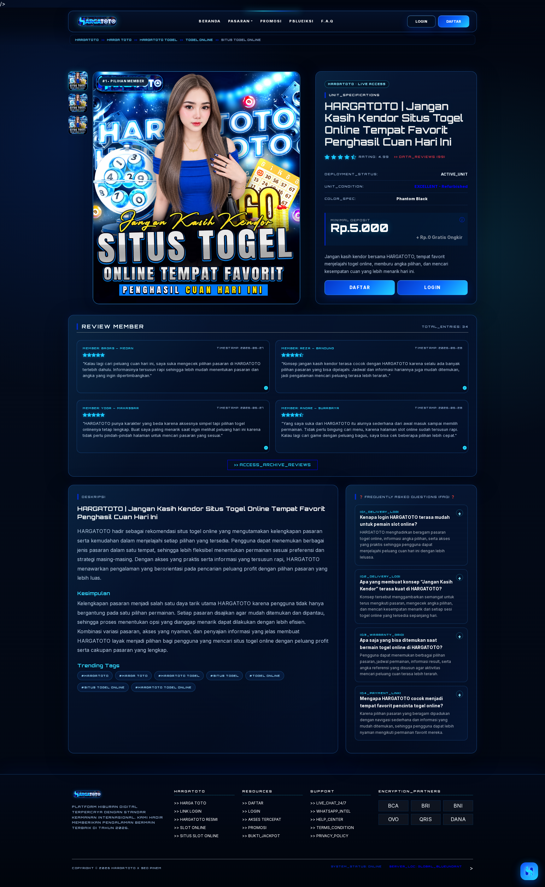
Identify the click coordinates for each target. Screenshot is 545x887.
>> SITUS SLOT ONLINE (196, 835)
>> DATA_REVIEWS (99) (419, 157)
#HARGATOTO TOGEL (179, 675)
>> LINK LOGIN (188, 811)
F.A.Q (327, 21)
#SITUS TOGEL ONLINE (103, 687)
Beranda (209, 21)
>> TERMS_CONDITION (332, 827)
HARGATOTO (87, 40)
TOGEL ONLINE (199, 40)
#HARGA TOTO (133, 675)
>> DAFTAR (252, 803)
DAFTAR (453, 21)
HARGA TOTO (119, 40)
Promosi (271, 21)
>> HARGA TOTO (190, 803)
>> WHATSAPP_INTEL (330, 811)
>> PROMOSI (254, 827)
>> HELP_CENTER (326, 819)
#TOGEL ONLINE (264, 675)
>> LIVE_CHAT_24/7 (328, 803)
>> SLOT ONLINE (190, 827)
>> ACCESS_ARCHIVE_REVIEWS (272, 465)
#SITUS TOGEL (224, 675)
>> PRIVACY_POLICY (329, 835)
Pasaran (239, 21)
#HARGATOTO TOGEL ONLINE (163, 687)
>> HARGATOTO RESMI (196, 819)
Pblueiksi (301, 21)
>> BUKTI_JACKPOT (261, 835)
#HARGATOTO (94, 675)
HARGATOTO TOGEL (158, 40)
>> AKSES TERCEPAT (261, 819)
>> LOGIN (251, 811)
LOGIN (421, 21)
